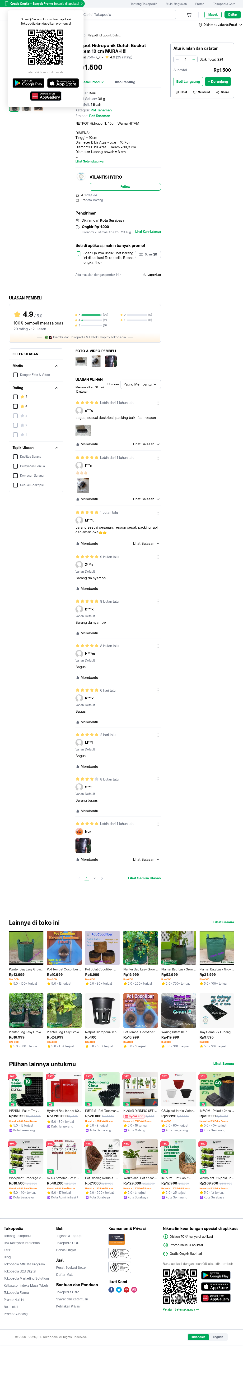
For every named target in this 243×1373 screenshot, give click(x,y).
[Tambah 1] (194, 59)
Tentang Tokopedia (144, 4)
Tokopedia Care (224, 4)
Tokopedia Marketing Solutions (26, 1278)
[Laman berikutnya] (102, 878)
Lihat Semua (223, 922)
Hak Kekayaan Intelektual (22, 1243)
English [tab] (218, 1337)
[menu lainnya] (158, 403)
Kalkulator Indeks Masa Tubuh (26, 1285)
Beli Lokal (11, 1307)
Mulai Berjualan (176, 4)
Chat (184, 92)
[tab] (92, 82)
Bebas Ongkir (66, 1250)
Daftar (232, 14)
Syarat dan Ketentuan (72, 1299)
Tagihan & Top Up (68, 1236)
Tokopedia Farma (16, 1292)
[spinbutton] (185, 59)
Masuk (213, 14)
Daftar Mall (64, 1274)
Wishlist (204, 92)
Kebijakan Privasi (68, 1306)
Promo (200, 4)
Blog (7, 1257)
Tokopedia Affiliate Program (24, 1264)
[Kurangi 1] (177, 59)
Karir (7, 1250)
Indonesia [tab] (198, 1337)
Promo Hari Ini (14, 1300)
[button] (220, 24)
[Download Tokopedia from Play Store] (216, 1275)
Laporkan (154, 274)
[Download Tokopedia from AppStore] (216, 1286)
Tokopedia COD (67, 1243)
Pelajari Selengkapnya (179, 1309)
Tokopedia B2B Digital (20, 1271)
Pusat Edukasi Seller (71, 1267)
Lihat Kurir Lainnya (148, 231)
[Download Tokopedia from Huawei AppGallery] (216, 1298)
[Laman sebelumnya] (79, 878)
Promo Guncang (16, 1314)
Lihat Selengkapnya (89, 161)
